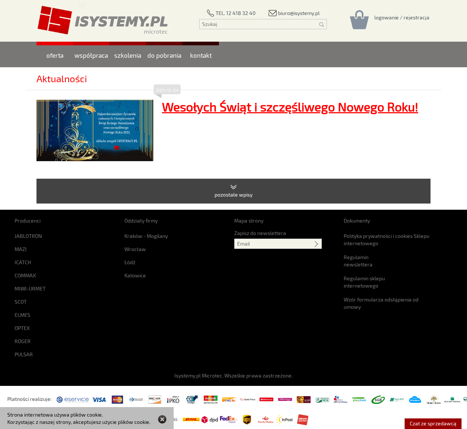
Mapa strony (248, 220)
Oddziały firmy (141, 220)
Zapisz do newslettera (260, 233)
